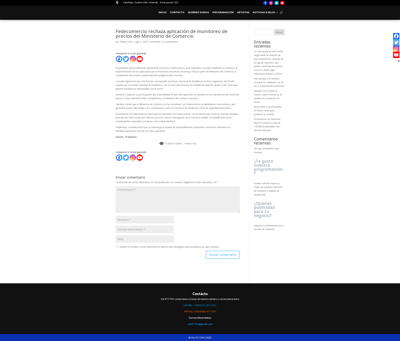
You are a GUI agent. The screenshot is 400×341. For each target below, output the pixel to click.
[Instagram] (133, 59)
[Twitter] (126, 59)
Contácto (177, 12)
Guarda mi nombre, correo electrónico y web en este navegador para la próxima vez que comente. (169, 246)
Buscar (279, 32)
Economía (155, 41)
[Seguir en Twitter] (276, 3)
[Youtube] (140, 59)
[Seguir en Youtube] (282, 3)
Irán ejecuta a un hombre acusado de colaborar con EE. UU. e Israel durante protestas (269, 82)
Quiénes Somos (198, 12)
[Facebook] (119, 59)
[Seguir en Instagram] (271, 3)
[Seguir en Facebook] (265, 3)
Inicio (163, 12)
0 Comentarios (170, 41)
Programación (223, 12)
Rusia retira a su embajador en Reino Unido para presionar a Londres (268, 110)
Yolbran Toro (126, 41)
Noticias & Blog (264, 12)
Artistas (243, 12)
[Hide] (399, 61)
